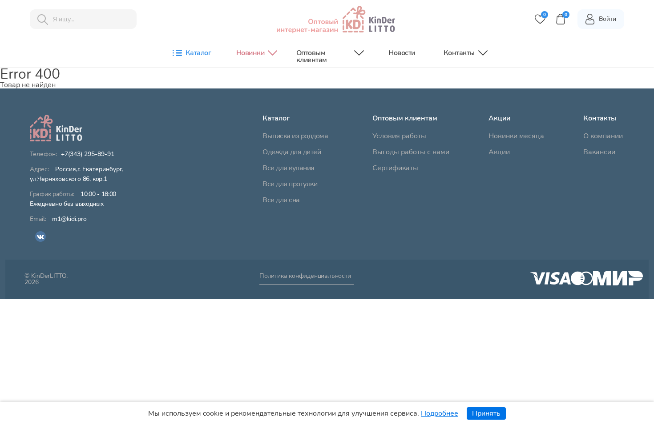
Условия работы (399, 136)
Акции (499, 152)
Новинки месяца (516, 136)
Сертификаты (395, 168)
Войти (607, 19)
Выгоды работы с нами (410, 152)
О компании (603, 136)
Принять (486, 413)
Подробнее (439, 413)
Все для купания (288, 168)
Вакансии (599, 152)
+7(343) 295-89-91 (87, 154)
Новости (401, 52)
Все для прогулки (289, 184)
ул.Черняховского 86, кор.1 (76, 174)
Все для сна (281, 200)
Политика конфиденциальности (305, 276)
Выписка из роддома (295, 136)
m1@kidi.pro (69, 219)
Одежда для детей (291, 152)
